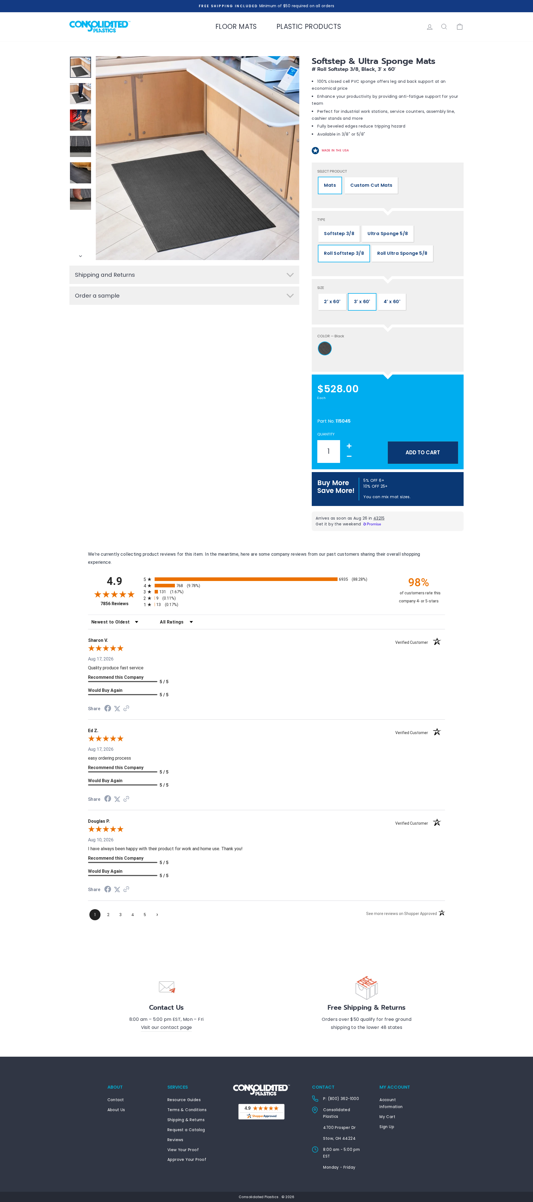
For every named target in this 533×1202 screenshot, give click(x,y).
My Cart (387, 1116)
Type (321, 219)
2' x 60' (332, 301)
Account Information (391, 1103)
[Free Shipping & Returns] (367, 987)
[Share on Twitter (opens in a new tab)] (117, 708)
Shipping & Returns (186, 1120)
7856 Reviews (120, 603)
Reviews (175, 1140)
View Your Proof (183, 1150)
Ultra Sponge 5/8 (388, 233)
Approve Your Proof (186, 1159)
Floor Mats (236, 26)
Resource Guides (184, 1100)
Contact (115, 1100)
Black (324, 348)
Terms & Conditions (187, 1110)
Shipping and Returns (105, 275)
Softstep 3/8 (339, 233)
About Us (116, 1110)
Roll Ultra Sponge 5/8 (402, 253)
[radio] (266, 579)
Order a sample (97, 296)
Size (320, 287)
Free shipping (329, 409)
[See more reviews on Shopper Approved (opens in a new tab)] (126, 708)
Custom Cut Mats (371, 185)
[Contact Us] (166, 987)
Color (330, 336)
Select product (332, 171)
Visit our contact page (166, 1027)
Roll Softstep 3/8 (344, 253)
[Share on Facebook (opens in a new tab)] (107, 709)
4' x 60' (392, 301)
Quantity (326, 434)
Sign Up (386, 1126)
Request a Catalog (186, 1130)
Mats (330, 185)
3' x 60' (362, 301)
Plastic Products (308, 26)
